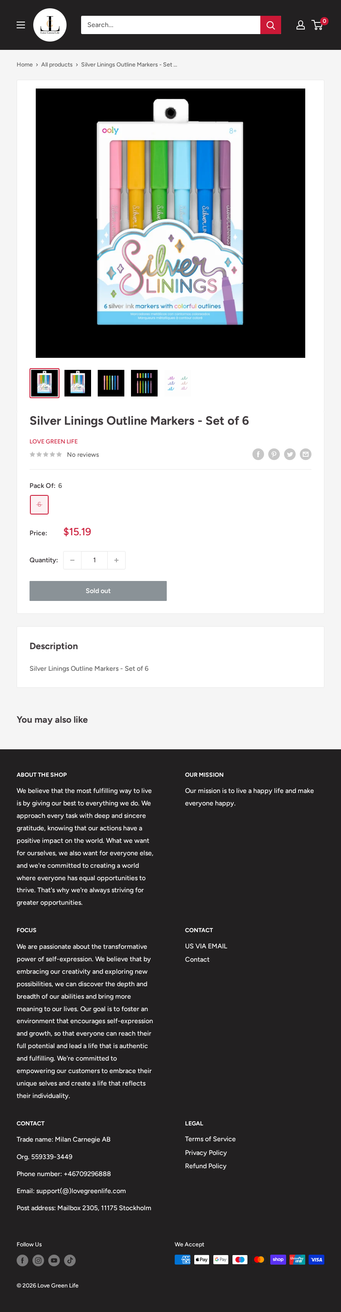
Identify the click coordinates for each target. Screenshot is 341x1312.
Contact (197, 959)
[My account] (301, 25)
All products (57, 64)
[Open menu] (21, 25)
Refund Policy (206, 1166)
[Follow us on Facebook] (22, 1260)
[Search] (270, 25)
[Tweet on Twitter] (290, 454)
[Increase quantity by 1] (116, 560)
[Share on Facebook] (258, 454)
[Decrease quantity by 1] (72, 560)
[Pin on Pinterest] (274, 454)
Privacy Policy (206, 1153)
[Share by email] (305, 454)
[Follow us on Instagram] (38, 1260)
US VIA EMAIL (206, 946)
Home (25, 64)
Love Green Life (54, 441)
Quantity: (44, 560)
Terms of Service (210, 1139)
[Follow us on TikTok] (70, 1260)
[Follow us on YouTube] (54, 1260)
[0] (317, 25)
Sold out (98, 591)
